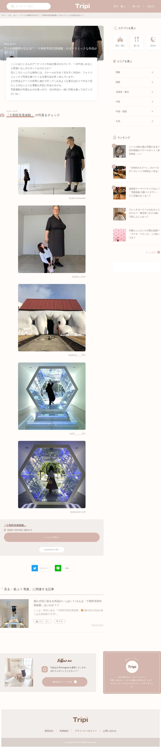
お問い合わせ (109, 731)
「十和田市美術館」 (20, 115)
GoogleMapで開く (52, 549)
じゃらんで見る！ (52, 537)
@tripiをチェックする (63, 682)
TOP (3, 15)
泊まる (150, 6)
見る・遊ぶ (119, 6)
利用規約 (64, 731)
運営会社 (49, 731)
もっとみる (151, 252)
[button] (12, 6)
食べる (136, 6)
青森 (60, 621)
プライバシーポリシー (86, 731)
